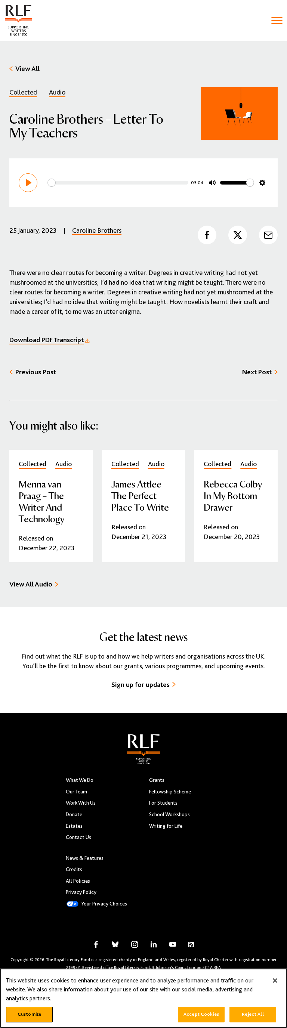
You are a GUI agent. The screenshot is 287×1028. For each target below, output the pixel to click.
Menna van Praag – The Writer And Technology (41, 500)
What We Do (79, 780)
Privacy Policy (81, 892)
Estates (74, 826)
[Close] (275, 980)
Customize (29, 1014)
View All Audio (30, 584)
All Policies (78, 880)
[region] (143, 998)
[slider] (118, 183)
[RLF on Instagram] (134, 944)
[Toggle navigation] (277, 20)
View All (27, 68)
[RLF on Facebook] (96, 944)
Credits (74, 869)
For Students (163, 802)
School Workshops (169, 814)
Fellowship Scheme (170, 791)
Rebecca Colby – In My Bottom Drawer (236, 495)
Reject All (252, 1014)
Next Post (257, 372)
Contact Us (78, 837)
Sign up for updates (140, 684)
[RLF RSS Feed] (191, 944)
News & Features (85, 858)
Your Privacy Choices (104, 903)
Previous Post (35, 372)
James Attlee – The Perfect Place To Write (140, 495)
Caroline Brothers (96, 230)
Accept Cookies (201, 1014)
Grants (156, 780)
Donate (74, 814)
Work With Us (81, 802)
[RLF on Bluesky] (115, 944)
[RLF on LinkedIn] (153, 944)
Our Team (76, 791)
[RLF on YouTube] (172, 944)
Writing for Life (165, 826)
